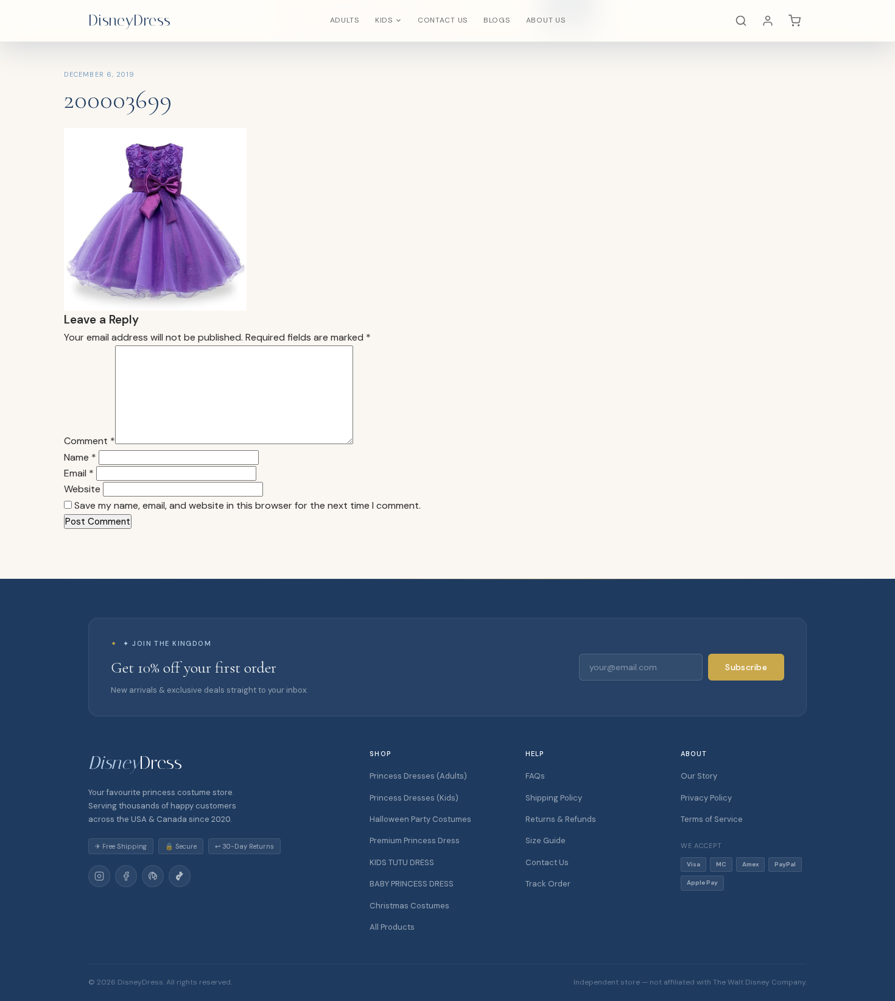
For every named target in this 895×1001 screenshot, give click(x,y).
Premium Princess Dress (415, 840)
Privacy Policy (706, 798)
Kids (384, 20)
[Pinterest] (153, 876)
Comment (89, 440)
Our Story (699, 776)
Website (82, 489)
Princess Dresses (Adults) (418, 776)
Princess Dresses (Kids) (414, 798)
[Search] (741, 21)
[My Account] (768, 21)
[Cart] (794, 21)
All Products (392, 927)
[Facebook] (126, 876)
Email (79, 473)
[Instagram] (99, 876)
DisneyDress (129, 20)
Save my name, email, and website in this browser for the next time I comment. (247, 505)
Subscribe (746, 667)
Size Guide (545, 840)
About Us (546, 20)
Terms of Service (712, 819)
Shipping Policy (553, 798)
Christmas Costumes (409, 905)
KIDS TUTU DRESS (402, 862)
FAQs (535, 776)
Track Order (547, 884)
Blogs (496, 20)
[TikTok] (180, 876)
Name (80, 457)
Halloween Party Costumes (420, 819)
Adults (344, 20)
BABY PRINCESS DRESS (412, 884)
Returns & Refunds (560, 819)
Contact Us (443, 20)
